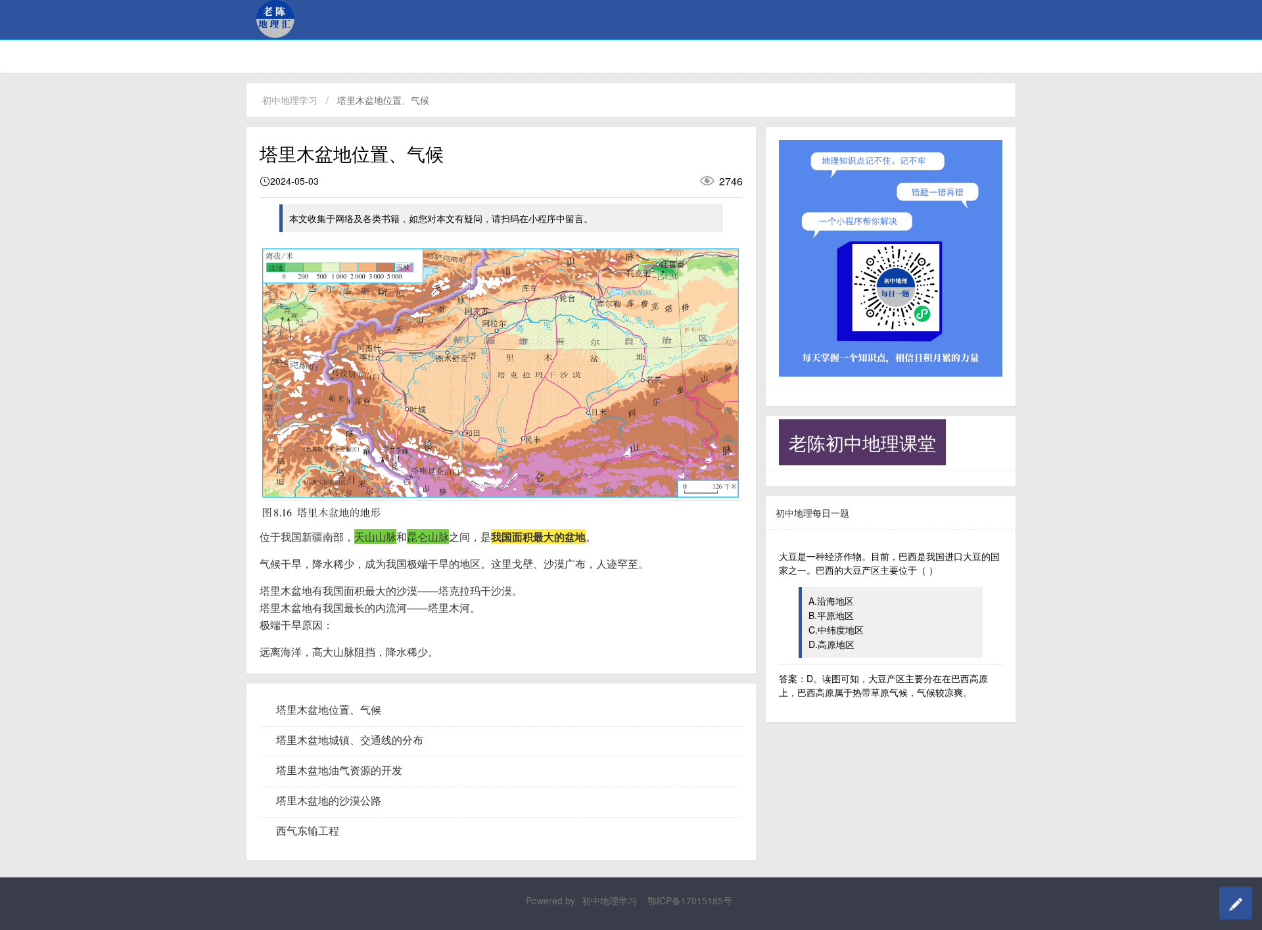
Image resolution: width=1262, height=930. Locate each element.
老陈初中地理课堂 (862, 442)
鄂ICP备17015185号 (689, 900)
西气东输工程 (307, 830)
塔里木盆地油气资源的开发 (339, 770)
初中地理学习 (289, 99)
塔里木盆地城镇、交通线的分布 (349, 740)
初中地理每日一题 (812, 512)
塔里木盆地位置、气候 (328, 709)
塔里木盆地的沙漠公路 (328, 800)
